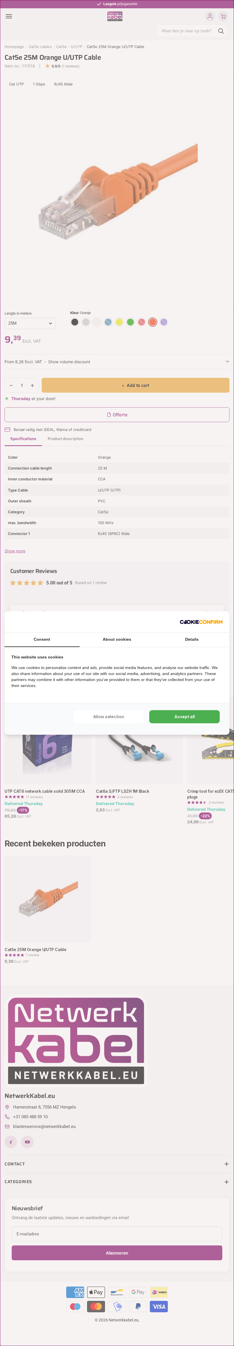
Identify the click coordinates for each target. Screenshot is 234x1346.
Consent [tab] (42, 639)
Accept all (184, 716)
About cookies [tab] (117, 639)
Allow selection (108, 716)
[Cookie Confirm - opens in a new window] (201, 622)
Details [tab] (192, 639)
